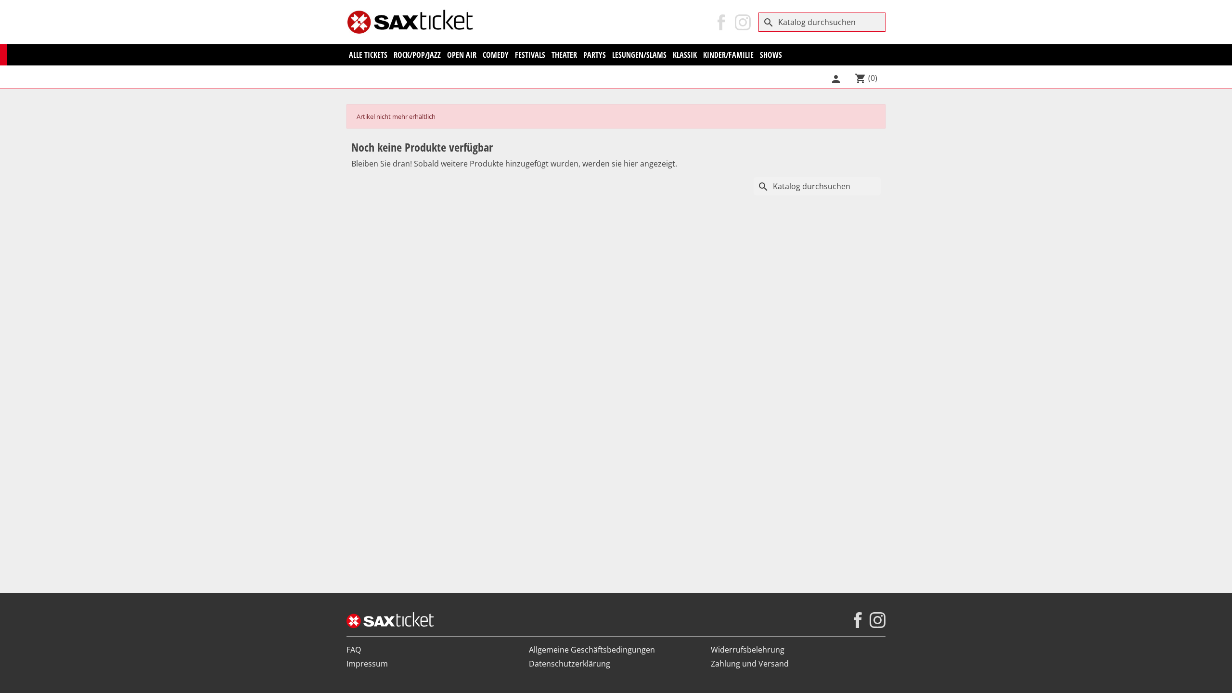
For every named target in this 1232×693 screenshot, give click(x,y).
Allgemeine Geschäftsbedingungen (592, 649)
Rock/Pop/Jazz (417, 55)
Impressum (367, 663)
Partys (594, 55)
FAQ (353, 649)
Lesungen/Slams (639, 55)
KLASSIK (685, 55)
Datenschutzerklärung (569, 663)
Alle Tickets (368, 55)
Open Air (461, 55)
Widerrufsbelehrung (747, 649)
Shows (771, 55)
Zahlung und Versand (750, 663)
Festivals (530, 55)
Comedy (496, 55)
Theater (564, 55)
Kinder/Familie (728, 55)
